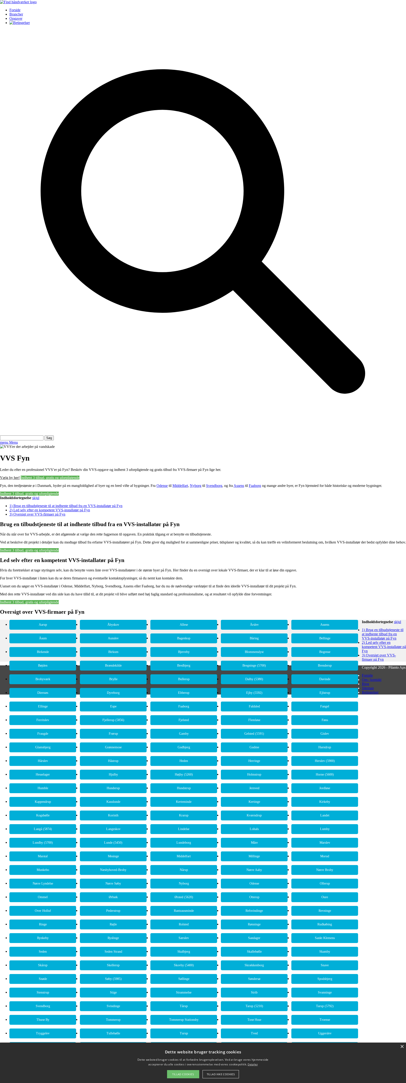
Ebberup (183, 693)
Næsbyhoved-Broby (113, 870)
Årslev (254, 624)
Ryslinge (113, 938)
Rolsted (184, 924)
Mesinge (113, 856)
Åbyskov (113, 624)
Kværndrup (254, 815)
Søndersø (254, 979)
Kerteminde (183, 802)
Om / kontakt (371, 680)
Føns (325, 720)
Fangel (324, 706)
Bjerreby (184, 652)
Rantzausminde (184, 910)
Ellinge (43, 706)
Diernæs (42, 693)
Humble (43, 788)
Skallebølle (254, 951)
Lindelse (183, 829)
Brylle (113, 679)
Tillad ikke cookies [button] (221, 1074)
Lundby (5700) (43, 842)
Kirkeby (324, 802)
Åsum (43, 638)
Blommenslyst (254, 652)
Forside (14, 10)
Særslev (184, 938)
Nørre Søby (113, 883)
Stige (113, 992)
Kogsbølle (43, 815)
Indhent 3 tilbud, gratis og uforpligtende (50, 478)
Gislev (324, 733)
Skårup (42, 965)
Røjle (113, 924)
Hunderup (113, 788)
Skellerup (113, 965)
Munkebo (43, 870)
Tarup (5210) (254, 1006)
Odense (162, 486)
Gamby (184, 733)
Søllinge (183, 979)
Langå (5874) (43, 829)
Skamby (324, 951)
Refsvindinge (254, 910)
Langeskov (113, 829)
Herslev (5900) (325, 761)
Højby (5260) (184, 774)
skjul (35, 498)
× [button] (402, 1046)
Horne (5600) (325, 774)
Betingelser (370, 692)
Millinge (254, 856)
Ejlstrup (325, 693)
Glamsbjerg (43, 747)
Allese (184, 624)
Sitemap (368, 688)
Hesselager (43, 774)
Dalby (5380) (254, 679)
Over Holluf (43, 910)
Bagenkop (183, 638)
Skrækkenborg (254, 965)
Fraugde (42, 733)
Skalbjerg (183, 951)
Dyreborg (113, 693)
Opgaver (15, 18)
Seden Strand (113, 951)
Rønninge (254, 924)
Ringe (43, 924)
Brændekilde (113, 665)
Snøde (43, 979)
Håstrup (113, 761)
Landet (324, 815)
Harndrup (324, 747)
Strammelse (183, 992)
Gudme (254, 747)
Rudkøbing (324, 924)
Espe (113, 706)
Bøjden (42, 665)
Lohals (254, 829)
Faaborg (255, 486)
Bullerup (184, 679)
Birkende (43, 652)
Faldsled (254, 706)
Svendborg (214, 486)
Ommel (43, 897)
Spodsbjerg (324, 979)
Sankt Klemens (325, 938)
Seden (43, 951)
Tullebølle (113, 1033)
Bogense (324, 652)
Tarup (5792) (325, 1006)
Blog (365, 684)
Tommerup (113, 1019)
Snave (325, 965)
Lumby (325, 829)
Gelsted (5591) (254, 733)
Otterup (254, 897)
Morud (324, 856)
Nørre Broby (324, 870)
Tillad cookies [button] (183, 1074)
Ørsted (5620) (184, 897)
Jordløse (324, 788)
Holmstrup (254, 774)
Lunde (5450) (113, 842)
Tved (254, 1033)
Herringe (254, 761)
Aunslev (113, 638)
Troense (325, 1019)
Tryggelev (43, 1033)
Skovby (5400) (184, 965)
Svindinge (113, 1006)
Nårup (184, 870)
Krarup (183, 815)
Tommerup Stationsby (184, 1019)
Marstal (43, 856)
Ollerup (325, 883)
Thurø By (42, 1019)
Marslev (325, 842)
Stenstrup (43, 992)
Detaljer (253, 1064)
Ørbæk (113, 897)
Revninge (325, 910)
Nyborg (195, 486)
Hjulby (113, 774)
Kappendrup (43, 802)
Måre (254, 842)
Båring (254, 638)
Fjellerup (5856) (113, 720)
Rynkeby (43, 938)
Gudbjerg (184, 747)
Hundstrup (184, 788)
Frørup (113, 733)
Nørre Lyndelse (43, 883)
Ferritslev (42, 720)
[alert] (203, 1063)
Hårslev (43, 761)
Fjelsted (184, 720)
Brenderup (325, 665)
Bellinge (324, 638)
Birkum (113, 652)
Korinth (113, 815)
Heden (184, 761)
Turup (184, 1033)
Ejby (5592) (254, 693)
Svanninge (325, 992)
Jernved (254, 788)
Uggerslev (325, 1033)
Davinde (324, 679)
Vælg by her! (10, 478)
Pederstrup (113, 910)
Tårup (184, 1006)
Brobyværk (42, 679)
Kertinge (254, 802)
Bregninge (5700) (254, 665)
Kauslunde (113, 802)
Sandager (254, 938)
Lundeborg (183, 842)
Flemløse (254, 720)
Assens (239, 486)
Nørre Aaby (254, 870)
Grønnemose (113, 747)
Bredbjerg (183, 665)
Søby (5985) (113, 979)
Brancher (16, 14)
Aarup (43, 624)
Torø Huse (254, 1019)
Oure (324, 897)
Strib (254, 992)
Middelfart (180, 486)
